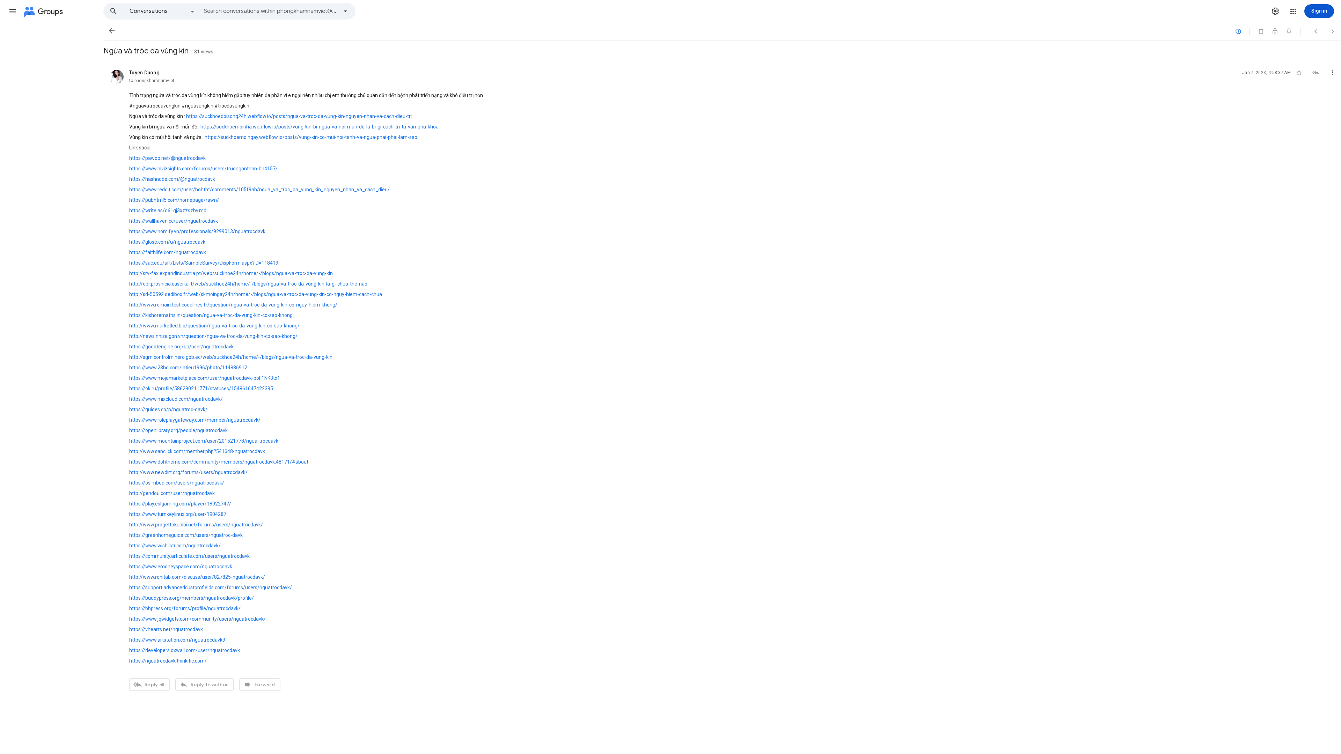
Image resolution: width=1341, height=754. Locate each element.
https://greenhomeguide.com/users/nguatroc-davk (186, 535)
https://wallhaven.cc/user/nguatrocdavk (173, 221)
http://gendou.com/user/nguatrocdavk (172, 493)
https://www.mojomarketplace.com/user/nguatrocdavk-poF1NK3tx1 (204, 378)
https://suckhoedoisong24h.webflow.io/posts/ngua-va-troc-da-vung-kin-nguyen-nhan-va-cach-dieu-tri (299, 116)
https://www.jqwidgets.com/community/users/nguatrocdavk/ (197, 619)
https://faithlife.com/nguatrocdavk (167, 252)
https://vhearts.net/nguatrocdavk (166, 629)
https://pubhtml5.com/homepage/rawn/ (174, 200)
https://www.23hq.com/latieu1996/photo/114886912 (188, 367)
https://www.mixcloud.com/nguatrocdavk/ (176, 399)
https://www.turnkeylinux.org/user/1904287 (177, 514)
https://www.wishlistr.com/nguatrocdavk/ (175, 545)
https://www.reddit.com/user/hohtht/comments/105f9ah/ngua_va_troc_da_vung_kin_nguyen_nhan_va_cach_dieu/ (259, 189)
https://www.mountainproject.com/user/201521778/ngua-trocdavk (203, 441)
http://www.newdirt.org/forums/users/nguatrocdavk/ (188, 472)
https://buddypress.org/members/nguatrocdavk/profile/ (191, 598)
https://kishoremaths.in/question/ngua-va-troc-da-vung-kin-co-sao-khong (211, 315)
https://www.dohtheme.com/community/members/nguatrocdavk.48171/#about (218, 462)
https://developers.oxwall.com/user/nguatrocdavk (184, 650)
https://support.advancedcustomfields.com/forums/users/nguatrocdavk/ (210, 587)
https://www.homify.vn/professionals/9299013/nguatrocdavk (197, 231)
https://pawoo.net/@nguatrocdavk (167, 158)
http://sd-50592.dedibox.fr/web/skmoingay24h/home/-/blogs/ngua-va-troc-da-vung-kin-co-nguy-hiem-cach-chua (255, 294)
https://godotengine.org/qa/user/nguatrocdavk (181, 346)
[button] (12, 11)
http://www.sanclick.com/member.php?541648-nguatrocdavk (197, 451)
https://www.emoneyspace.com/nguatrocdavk (180, 566)
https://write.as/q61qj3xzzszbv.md (167, 210)
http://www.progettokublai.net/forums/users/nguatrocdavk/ (196, 524)
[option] (162, 11)
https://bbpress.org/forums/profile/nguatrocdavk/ (185, 608)
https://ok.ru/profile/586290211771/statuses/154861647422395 (201, 388)
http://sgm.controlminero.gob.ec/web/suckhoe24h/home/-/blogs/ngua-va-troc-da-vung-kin (230, 357)
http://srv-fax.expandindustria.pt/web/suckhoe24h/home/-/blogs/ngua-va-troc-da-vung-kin (231, 273)
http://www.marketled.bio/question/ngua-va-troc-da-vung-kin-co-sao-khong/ (214, 325)
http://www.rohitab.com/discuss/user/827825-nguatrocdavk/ (197, 577)
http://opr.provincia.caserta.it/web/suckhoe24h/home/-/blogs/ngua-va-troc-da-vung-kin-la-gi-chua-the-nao (248, 284)
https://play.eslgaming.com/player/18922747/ (180, 504)
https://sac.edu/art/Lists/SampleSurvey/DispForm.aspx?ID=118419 (203, 263)
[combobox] (271, 11)
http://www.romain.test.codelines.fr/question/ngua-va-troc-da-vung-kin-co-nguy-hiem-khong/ (233, 305)
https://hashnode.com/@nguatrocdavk (172, 179)
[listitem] (722, 379)
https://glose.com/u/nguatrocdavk (167, 242)
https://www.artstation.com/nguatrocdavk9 (177, 640)
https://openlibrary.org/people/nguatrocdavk (178, 430)
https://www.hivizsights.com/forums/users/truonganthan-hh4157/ (203, 168)
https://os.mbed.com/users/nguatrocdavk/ (176, 483)
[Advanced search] (345, 11)
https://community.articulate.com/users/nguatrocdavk (189, 556)
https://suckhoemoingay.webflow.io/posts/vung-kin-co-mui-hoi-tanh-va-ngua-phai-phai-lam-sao (311, 137)
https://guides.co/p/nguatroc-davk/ (168, 409)
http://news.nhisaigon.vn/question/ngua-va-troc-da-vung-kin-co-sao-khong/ (213, 336)
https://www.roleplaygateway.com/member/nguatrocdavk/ (195, 420)
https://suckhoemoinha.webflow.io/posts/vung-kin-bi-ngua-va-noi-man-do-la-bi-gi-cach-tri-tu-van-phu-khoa (319, 127)
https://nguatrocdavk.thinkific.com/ (168, 661)
